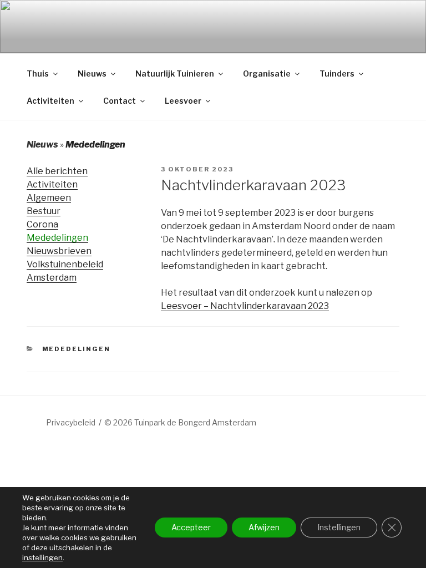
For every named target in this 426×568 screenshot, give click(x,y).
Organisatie (267, 73)
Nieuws (92, 73)
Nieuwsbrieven (59, 251)
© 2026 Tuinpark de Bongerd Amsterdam (180, 422)
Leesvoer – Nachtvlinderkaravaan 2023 (245, 306)
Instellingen (339, 527)
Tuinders (337, 73)
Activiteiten (50, 100)
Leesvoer (183, 100)
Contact (119, 100)
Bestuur (43, 211)
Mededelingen (57, 237)
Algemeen (49, 197)
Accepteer (191, 527)
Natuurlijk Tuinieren (174, 73)
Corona (42, 224)
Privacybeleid (70, 422)
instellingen (42, 557)
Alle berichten (57, 171)
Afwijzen (264, 527)
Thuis (38, 73)
